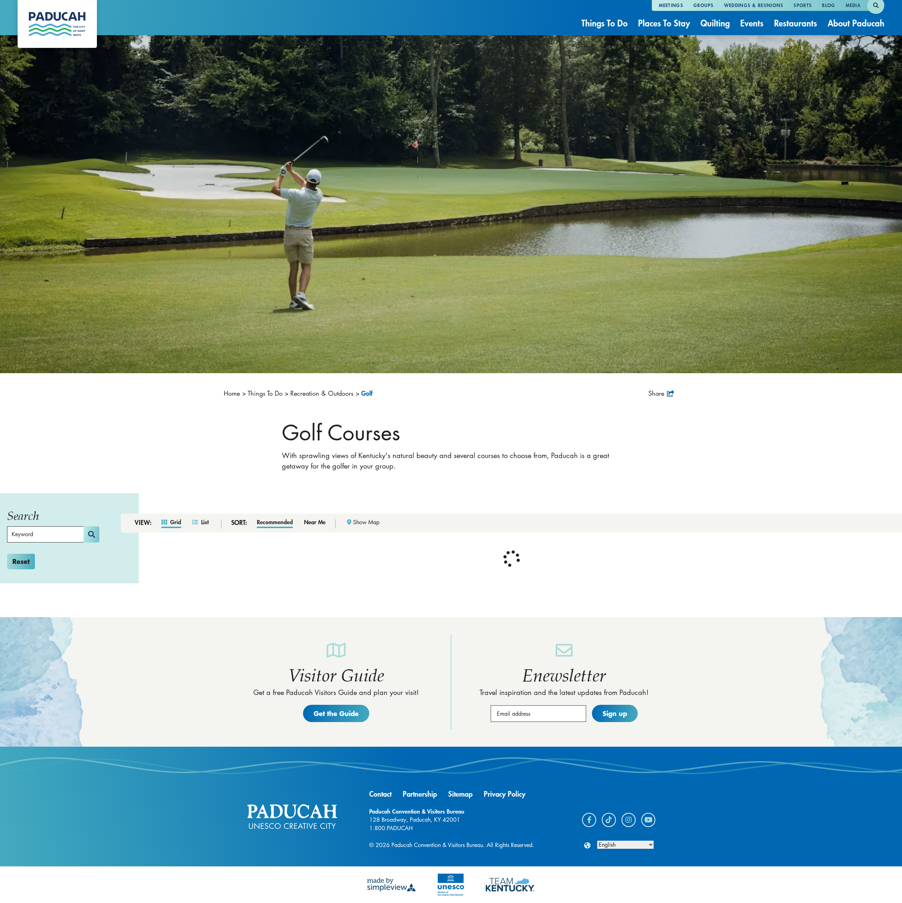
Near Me (315, 522)
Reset (21, 561)
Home (235, 393)
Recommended (275, 522)
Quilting (715, 23)
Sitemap (460, 793)
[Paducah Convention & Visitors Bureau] (292, 816)
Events (752, 23)
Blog (828, 5)
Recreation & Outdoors (324, 393)
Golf (367, 393)
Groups (703, 5)
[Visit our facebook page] (589, 820)
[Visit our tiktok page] (609, 820)
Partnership (420, 793)
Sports (802, 5)
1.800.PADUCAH (391, 828)
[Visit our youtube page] (648, 820)
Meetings (671, 5)
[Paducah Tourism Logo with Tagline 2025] (57, 24)
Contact (380, 793)
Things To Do (604, 23)
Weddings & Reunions (754, 5)
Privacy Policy (504, 793)
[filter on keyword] (91, 534)
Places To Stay (664, 23)
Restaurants (795, 23)
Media (853, 5)
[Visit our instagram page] (628, 820)
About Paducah (856, 23)
